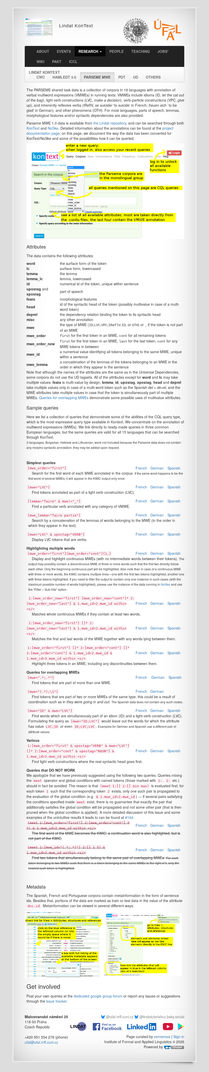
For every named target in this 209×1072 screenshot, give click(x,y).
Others (153, 77)
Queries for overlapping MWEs (63, 397)
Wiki (40, 61)
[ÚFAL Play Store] (179, 1026)
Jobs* (163, 51)
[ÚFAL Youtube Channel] (166, 1026)
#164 (129, 817)
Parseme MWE (97, 77)
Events (64, 51)
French (141, 468)
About (42, 51)
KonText (33, 128)
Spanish (173, 468)
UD (135, 77)
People (116, 51)
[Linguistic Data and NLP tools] (81, 1026)
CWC (40, 77)
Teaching (140, 51)
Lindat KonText (44, 71)
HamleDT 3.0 (64, 77)
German (157, 468)
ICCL (73, 61)
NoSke (53, 128)
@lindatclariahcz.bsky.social (161, 1016)
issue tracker (56, 1001)
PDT (121, 77)
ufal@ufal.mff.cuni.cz (41, 1042)
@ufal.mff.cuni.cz (120, 1016)
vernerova (162, 1036)
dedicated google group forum (98, 996)
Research (89, 51)
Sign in (178, 1036)
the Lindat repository (109, 123)
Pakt (56, 61)
